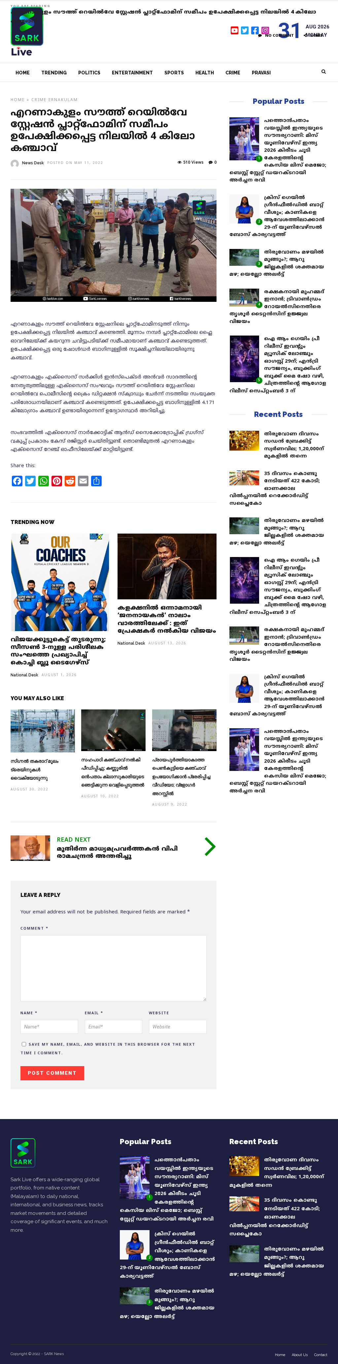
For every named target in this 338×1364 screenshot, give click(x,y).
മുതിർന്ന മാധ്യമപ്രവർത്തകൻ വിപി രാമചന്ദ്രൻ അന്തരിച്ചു (117, 852)
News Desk (33, 163)
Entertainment (132, 72)
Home (23, 72)
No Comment (279, 35)
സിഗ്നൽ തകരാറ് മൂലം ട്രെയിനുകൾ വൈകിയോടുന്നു (34, 769)
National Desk (24, 675)
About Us (300, 1355)
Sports (174, 72)
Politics (89, 72)
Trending (54, 72)
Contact (320, 1355)
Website (159, 1013)
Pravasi (261, 72)
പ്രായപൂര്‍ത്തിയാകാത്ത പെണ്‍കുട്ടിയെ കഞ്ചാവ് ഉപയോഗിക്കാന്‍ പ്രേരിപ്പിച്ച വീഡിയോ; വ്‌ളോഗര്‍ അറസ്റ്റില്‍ (181, 776)
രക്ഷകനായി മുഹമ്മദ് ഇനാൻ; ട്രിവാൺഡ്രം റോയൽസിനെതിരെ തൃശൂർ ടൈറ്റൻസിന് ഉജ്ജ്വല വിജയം (276, 307)
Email (94, 1013)
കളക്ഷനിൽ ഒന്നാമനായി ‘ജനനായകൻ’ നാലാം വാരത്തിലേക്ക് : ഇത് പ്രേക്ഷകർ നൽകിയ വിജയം (167, 619)
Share (316, 35)
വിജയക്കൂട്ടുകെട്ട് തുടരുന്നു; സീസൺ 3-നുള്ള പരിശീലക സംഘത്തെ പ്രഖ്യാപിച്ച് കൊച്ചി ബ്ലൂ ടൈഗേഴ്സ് (58, 651)
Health (204, 72)
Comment (34, 928)
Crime (232, 72)
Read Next (74, 840)
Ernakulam (63, 100)
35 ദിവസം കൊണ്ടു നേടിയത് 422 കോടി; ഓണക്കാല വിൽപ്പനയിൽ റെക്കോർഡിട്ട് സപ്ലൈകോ (274, 489)
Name (29, 1013)
